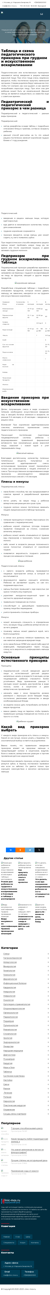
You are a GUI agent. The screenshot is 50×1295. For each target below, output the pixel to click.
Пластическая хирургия (14, 1105)
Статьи (29, 30)
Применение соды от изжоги (24, 1171)
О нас (17, 1237)
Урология (7, 1038)
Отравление (9, 1109)
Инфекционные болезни (14, 983)
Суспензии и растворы (14, 1076)
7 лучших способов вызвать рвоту (27, 1128)
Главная (6, 1237)
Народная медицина (13, 1050)
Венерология (9, 966)
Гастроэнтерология (12, 958)
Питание (37, 30)
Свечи (6, 1084)
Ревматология (10, 1029)
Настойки (7, 1080)
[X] (39, 850)
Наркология (9, 1101)
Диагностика (9, 1055)
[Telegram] (30, 850)
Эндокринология (11, 1042)
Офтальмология (10, 1013)
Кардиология (9, 987)
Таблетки (7, 1072)
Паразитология (10, 1017)
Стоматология (9, 1034)
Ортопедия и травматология (16, 1004)
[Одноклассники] (20, 850)
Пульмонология (10, 1025)
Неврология (9, 992)
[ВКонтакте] (10, 850)
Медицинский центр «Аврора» (13, 30)
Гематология (9, 970)
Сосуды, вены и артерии (14, 1114)
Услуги (22, 1243)
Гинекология (9, 975)
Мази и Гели (9, 1067)
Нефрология (9, 996)
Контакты (35, 1243)
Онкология (8, 1000)
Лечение (7, 1093)
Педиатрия (8, 1021)
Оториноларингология (14, 1008)
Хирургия (7, 1063)
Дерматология (10, 979)
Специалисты (8, 1243)
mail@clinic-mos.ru (9, 6)
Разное (6, 1088)
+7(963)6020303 (40, 2)
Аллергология (10, 962)
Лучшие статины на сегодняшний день (29, 1160)
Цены (28, 1237)
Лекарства (8, 1046)
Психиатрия (9, 1059)
